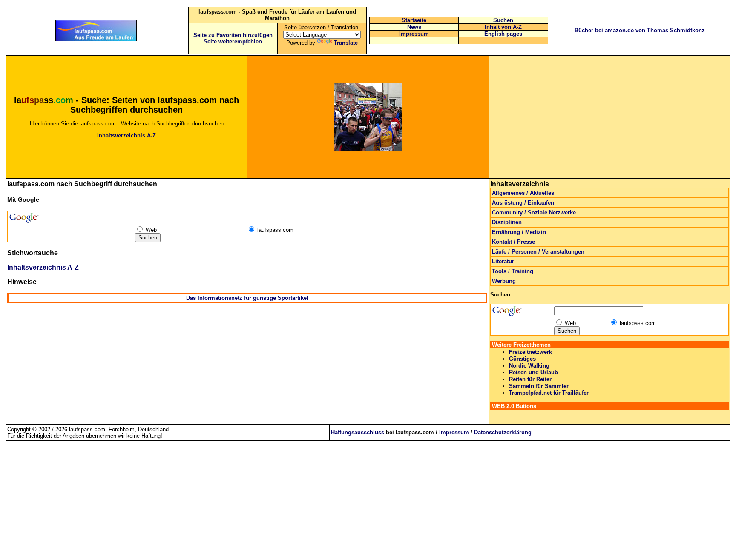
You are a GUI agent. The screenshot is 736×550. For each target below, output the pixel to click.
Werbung (504, 281)
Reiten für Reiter (530, 379)
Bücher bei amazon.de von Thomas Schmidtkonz (640, 30)
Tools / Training (512, 271)
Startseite (414, 20)
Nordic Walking (529, 365)
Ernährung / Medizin (519, 232)
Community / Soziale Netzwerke (534, 212)
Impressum (414, 34)
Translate (346, 43)
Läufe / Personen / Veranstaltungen (538, 251)
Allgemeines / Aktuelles (523, 193)
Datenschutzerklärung (503, 432)
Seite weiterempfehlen (233, 41)
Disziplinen (507, 222)
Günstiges (522, 359)
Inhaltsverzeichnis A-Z (126, 135)
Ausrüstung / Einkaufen (523, 202)
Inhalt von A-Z (503, 27)
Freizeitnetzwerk (530, 352)
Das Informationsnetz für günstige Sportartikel (247, 298)
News (414, 27)
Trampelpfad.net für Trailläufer (549, 393)
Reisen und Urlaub (533, 372)
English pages (503, 34)
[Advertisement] (609, 117)
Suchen (503, 20)
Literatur (503, 261)
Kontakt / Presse (513, 242)
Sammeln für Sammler (539, 386)
